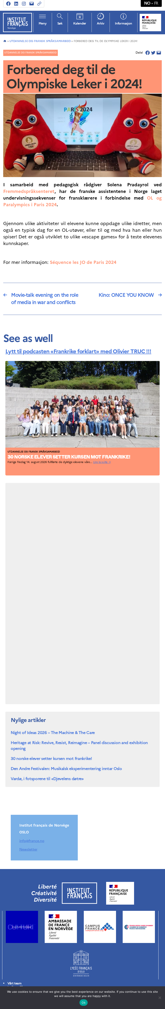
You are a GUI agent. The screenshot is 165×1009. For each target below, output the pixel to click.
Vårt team (14, 983)
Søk (60, 23)
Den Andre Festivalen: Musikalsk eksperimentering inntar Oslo (66, 768)
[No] (159, 997)
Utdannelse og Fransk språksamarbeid (40, 41)
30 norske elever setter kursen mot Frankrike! (69, 457)
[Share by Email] (158, 52)
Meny (42, 23)
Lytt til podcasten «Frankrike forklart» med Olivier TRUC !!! (78, 351)
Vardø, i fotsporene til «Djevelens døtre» (47, 779)
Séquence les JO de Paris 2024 (83, 262)
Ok (84, 1002)
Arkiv (100, 23)
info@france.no (31, 840)
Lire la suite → (102, 462)
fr (156, 3)
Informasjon (123, 23)
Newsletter (28, 849)
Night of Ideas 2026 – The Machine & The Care (53, 732)
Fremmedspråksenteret (29, 191)
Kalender (79, 23)
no (147, 3)
